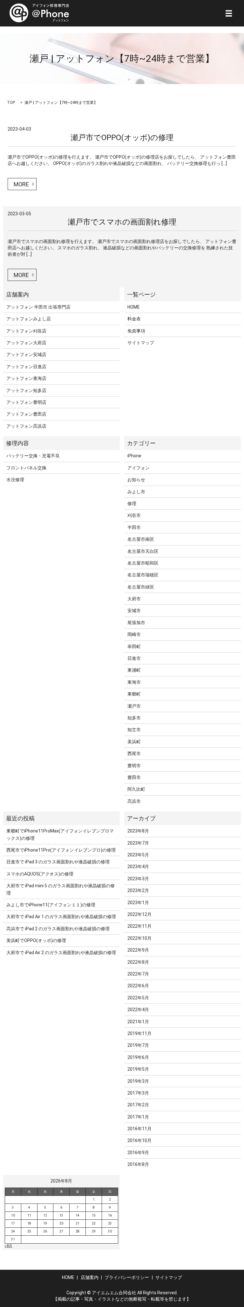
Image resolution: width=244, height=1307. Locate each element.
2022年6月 (138, 985)
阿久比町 (136, 789)
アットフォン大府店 (26, 342)
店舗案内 (89, 1277)
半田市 (134, 527)
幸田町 (134, 646)
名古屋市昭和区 (143, 563)
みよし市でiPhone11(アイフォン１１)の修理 (50, 904)
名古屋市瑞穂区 (143, 574)
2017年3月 (138, 1093)
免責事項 (136, 330)
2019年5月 (138, 1069)
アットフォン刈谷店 (26, 330)
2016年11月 (139, 1128)
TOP (11, 102)
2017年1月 (138, 1116)
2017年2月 (138, 1104)
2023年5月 (138, 854)
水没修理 (15, 479)
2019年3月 (138, 1081)
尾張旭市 (136, 622)
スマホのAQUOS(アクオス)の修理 (39, 873)
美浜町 (134, 741)
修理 (131, 503)
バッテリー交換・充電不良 (33, 455)
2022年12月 (139, 914)
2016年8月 (138, 1164)
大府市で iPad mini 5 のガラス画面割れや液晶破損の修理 (60, 889)
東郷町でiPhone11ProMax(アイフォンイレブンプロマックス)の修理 (60, 834)
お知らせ (136, 479)
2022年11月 (139, 926)
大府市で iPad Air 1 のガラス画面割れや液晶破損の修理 (61, 916)
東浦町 (134, 670)
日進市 (134, 658)
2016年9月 (138, 1152)
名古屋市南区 (140, 539)
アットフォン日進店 (26, 366)
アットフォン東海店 (26, 378)
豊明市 (134, 765)
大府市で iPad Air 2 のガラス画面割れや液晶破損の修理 (61, 952)
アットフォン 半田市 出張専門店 (38, 307)
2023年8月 (138, 830)
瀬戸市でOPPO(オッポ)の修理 (122, 137)
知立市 (134, 729)
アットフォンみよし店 (28, 318)
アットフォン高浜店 (26, 426)
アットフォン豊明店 (26, 402)
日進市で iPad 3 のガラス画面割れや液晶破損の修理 (58, 861)
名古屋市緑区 (140, 586)
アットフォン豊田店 (26, 414)
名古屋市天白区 (143, 551)
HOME (133, 307)
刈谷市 (134, 515)
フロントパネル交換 (26, 467)
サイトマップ (140, 342)
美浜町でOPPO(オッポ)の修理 (36, 940)
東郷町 (134, 693)
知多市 (134, 717)
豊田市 (134, 777)
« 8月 (8, 1245)
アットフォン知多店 (26, 390)
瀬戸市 (134, 706)
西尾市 (134, 753)
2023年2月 (138, 890)
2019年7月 (138, 1045)
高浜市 (134, 801)
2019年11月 (139, 1033)
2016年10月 (139, 1140)
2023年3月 (138, 878)
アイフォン (138, 467)
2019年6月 (138, 1057)
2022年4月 (138, 1009)
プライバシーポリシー (127, 1277)
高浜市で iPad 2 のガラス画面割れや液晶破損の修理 (58, 928)
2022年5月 (138, 997)
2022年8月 (138, 962)
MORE (21, 184)
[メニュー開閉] (229, 13)
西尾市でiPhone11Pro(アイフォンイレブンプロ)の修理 (61, 850)
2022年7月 (138, 973)
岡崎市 (134, 634)
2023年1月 (138, 902)
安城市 (134, 610)
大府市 (134, 598)
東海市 (134, 682)
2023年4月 (138, 866)
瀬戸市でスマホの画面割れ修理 (122, 222)
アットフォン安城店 (26, 354)
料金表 (134, 318)
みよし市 (136, 491)
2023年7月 (138, 843)
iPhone (134, 455)
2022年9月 (138, 950)
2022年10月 (139, 938)
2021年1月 (138, 1021)
